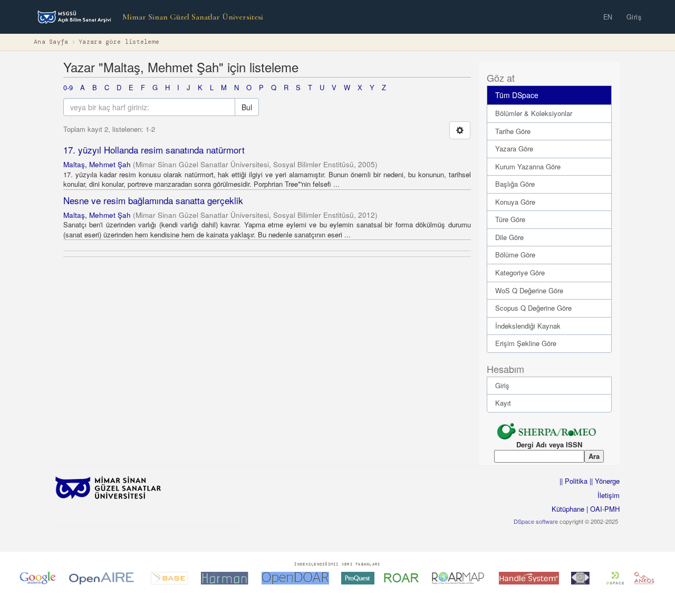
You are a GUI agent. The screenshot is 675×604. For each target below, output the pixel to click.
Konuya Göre (515, 202)
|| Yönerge (603, 481)
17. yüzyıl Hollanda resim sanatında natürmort (154, 149)
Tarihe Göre (513, 131)
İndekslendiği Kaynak (528, 326)
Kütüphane (568, 509)
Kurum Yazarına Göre (528, 166)
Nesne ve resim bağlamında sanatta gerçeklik (153, 200)
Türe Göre (510, 219)
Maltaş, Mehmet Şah (97, 164)
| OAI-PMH (602, 509)
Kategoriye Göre (520, 272)
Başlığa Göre (515, 184)
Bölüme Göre (515, 255)
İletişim (608, 495)
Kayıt (503, 403)
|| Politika (573, 481)
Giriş (634, 17)
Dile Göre (509, 237)
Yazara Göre (514, 148)
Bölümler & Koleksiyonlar (533, 113)
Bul (247, 107)
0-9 (68, 87)
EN (608, 17)
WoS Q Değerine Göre (529, 290)
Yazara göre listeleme (119, 42)
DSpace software (536, 521)
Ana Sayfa (51, 42)
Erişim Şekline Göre (525, 343)
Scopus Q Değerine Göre (533, 308)
